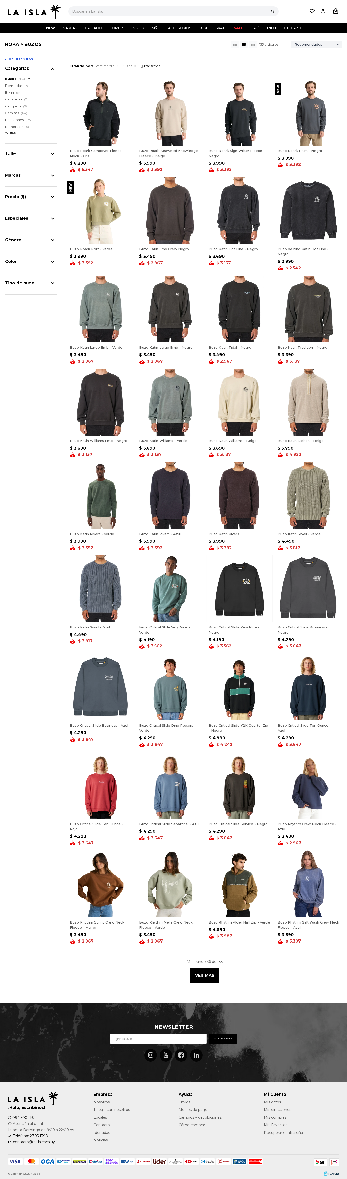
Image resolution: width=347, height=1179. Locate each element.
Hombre (117, 28)
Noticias (100, 1140)
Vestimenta (105, 66)
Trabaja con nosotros (111, 1109)
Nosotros (101, 1102)
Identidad (102, 1132)
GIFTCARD (292, 28)
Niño (156, 28)
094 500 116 (23, 1117)
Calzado (93, 28)
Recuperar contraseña (283, 1132)
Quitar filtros (150, 66)
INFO (271, 28)
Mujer (138, 28)
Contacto (101, 1125)
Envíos (184, 1102)
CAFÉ (255, 28)
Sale (238, 28)
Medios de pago (193, 1109)
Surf (203, 28)
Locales (100, 1117)
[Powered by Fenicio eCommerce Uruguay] (331, 1173)
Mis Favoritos (275, 1125)
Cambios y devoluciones (200, 1117)
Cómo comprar (192, 1125)
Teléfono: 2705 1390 (30, 1136)
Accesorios (179, 28)
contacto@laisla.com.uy (34, 1142)
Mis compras (275, 1117)
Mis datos (272, 1102)
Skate (221, 28)
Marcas (69, 28)
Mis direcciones (277, 1109)
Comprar (116, 140)
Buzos (127, 66)
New (50, 28)
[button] (272, 11)
